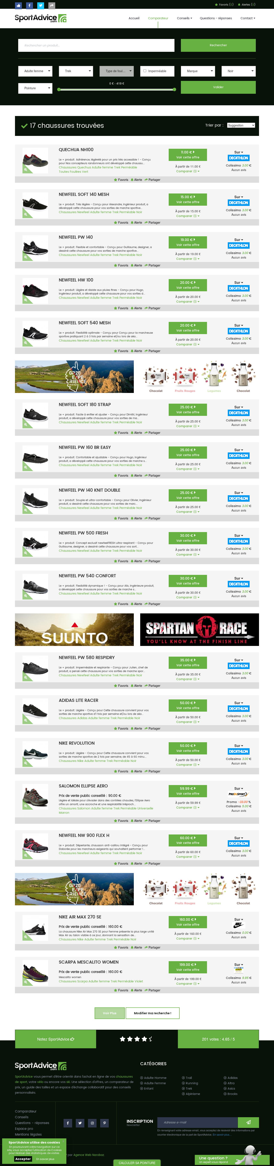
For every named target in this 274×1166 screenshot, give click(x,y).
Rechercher (218, 45)
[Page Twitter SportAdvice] (80, 1123)
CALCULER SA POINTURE (137, 1163)
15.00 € (187, 199)
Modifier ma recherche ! (152, 1013)
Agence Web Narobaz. (89, 1155)
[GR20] (74, 376)
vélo (40, 1082)
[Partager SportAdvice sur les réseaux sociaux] (51, 5)
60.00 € (187, 840)
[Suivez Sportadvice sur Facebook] (29, 5)
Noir (139, 212)
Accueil (134, 18)
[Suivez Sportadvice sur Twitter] (40, 5)
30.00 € (187, 538)
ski (68, 1082)
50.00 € (187, 705)
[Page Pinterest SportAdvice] (104, 1123)
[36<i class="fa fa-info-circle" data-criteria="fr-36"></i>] (35, 94)
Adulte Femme (154, 1083)
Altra (230, 1083)
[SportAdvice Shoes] (40, 18)
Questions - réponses (216, 18)
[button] (35, 71)
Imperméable (157, 71)
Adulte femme (102, 167)
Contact (247, 18)
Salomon (83, 808)
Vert (85, 171)
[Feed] (199, 376)
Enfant (148, 1089)
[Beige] (239, 77)
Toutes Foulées (70, 171)
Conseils (183, 18)
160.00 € (187, 922)
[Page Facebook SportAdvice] (68, 1123)
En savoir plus (45, 1159)
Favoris (122, 179)
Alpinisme (192, 1094)
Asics (231, 1089)
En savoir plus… (222, 1134)
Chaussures (67, 167)
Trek (117, 167)
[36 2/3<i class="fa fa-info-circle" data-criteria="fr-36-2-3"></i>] (35, 99)
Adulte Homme (155, 1078)
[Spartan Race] (199, 629)
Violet (139, 981)
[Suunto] (74, 629)
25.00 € (187, 409)
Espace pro (24, 1129)
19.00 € (187, 242)
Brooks (232, 1094)
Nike (80, 760)
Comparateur (158, 18)
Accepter (23, 1159)
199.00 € (187, 967)
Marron (64, 812)
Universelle (145, 808)
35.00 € (187, 662)
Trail (188, 1078)
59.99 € (187, 791)
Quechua (84, 167)
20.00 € (187, 285)
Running (191, 1083)
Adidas (82, 718)
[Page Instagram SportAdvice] (92, 1123)
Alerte (137, 179)
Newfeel (83, 212)
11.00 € (187, 154)
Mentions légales (28, 1134)
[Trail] (76, 77)
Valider (218, 87)
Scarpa (82, 981)
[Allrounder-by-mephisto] (198, 77)
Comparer (186, 171)
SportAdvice (24, 1076)
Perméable (129, 167)
